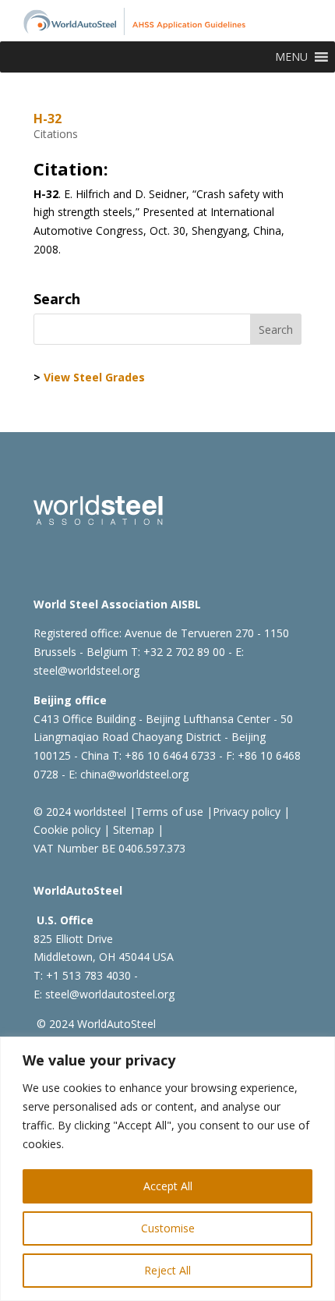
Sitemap (132, 829)
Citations (56, 133)
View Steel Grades (94, 377)
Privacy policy (246, 811)
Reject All (167, 1270)
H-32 (48, 118)
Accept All (167, 1186)
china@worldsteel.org (134, 774)
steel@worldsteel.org (86, 670)
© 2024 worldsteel (80, 811)
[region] (167, 1169)
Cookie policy (67, 829)
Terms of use (169, 811)
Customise (168, 1228)
